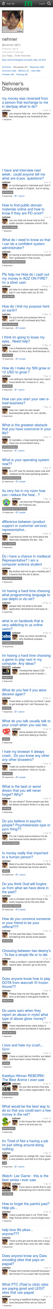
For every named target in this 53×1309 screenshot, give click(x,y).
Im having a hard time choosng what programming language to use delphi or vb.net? (26, 594)
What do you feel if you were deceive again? (24, 691)
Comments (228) (9, 70)
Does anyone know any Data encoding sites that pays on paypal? (24, 1259)
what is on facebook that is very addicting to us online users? (22, 624)
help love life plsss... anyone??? (17, 1231)
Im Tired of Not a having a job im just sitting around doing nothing (25, 1144)
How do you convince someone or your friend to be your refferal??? (26, 922)
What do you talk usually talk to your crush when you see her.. (26, 722)
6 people (21, 909)
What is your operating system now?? (25, 461)
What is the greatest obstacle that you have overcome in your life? (26, 428)
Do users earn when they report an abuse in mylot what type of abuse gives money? (25, 1014)
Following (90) (22, 74)
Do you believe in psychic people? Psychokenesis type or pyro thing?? (26, 824)
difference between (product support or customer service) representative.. (24, 525)
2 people (21, 358)
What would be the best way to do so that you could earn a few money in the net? (26, 1110)
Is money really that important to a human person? (25, 854)
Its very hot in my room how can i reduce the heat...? (23, 492)
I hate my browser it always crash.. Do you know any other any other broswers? (25, 755)
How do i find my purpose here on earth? (25, 308)
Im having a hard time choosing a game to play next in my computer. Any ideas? (26, 659)
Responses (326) (37, 66)
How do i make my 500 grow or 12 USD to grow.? (26, 369)
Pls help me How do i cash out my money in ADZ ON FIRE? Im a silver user (25, 278)
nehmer (6, 110)
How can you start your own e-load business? (26, 400)
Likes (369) (35, 70)
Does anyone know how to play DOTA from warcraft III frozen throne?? (26, 982)
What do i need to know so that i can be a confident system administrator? (26, 243)
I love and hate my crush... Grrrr (22, 1046)
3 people (21, 327)
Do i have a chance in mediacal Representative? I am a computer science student (26, 560)
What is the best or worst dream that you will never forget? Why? (21, 790)
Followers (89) (8, 74)
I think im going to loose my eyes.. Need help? (23, 339)
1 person (21, 195)
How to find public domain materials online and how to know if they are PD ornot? (23, 208)
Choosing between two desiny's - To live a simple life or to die (26, 952)
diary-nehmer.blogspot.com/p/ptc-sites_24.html (24, 59)
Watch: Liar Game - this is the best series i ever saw (25, 1177)
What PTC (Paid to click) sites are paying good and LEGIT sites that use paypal (25, 1288)
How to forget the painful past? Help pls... (26, 1205)
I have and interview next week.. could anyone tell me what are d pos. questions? (23, 174)
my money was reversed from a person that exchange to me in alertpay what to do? (25, 102)
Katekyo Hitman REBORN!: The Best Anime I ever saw (23, 1077)
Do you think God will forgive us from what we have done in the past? (25, 887)
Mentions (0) (23, 70)
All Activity (6, 66)
